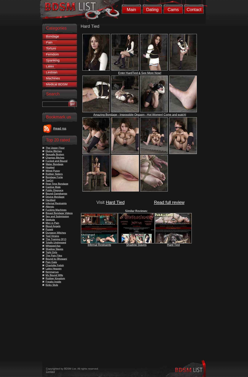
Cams (173, 9)
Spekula (50, 219)
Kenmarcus (52, 271)
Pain (49, 42)
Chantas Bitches (55, 157)
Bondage (52, 36)
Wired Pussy (53, 170)
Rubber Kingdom (55, 278)
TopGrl (49, 180)
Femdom (52, 54)
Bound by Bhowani (56, 258)
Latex (50, 66)
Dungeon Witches (56, 232)
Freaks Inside (53, 281)
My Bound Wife (54, 275)
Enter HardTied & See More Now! (139, 73)
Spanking (53, 60)
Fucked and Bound (56, 160)
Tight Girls (51, 252)
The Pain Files (54, 255)
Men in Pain (52, 222)
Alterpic (50, 206)
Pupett (49, 229)
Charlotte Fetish (55, 265)
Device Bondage (55, 196)
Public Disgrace (54, 190)
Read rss (59, 128)
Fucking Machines (56, 209)
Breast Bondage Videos (59, 213)
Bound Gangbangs (56, 193)
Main (131, 9)
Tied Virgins (52, 235)
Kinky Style (52, 284)
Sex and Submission (57, 216)
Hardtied (50, 200)
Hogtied (50, 167)
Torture (51, 48)
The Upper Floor (55, 147)
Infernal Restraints (99, 244)
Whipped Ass (53, 245)
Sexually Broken (55, 154)
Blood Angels (53, 226)
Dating (152, 9)
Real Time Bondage (57, 183)
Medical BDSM (57, 84)
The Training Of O (56, 239)
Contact (194, 9)
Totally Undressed (56, 242)
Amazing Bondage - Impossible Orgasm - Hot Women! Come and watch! (139, 114)
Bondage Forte (54, 177)
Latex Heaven (54, 268)
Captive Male (53, 187)
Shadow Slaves (136, 244)
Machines (53, 78)
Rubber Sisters (54, 173)
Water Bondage (54, 164)
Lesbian (51, 72)
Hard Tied (115, 202)
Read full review (169, 202)
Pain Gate (51, 262)
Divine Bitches (54, 151)
